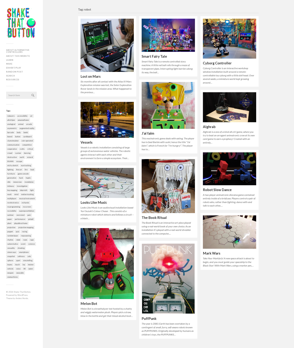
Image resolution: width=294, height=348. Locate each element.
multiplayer (11, 198)
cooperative (12, 149)
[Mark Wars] (229, 232)
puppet (10, 232)
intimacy (10, 186)
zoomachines (12, 277)
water (30, 269)
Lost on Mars (91, 76)
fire (26, 170)
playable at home (20, 223)
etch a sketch (12, 165)
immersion (17, 182)
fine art (19, 170)
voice (18, 269)
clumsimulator (13, 141)
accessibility (22, 116)
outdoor (10, 215)
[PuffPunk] (168, 278)
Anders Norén (22, 298)
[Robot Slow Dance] (229, 168)
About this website (18, 56)
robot (18, 240)
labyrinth (23, 190)
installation (29, 182)
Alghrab (209, 127)
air (31, 116)
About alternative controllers (17, 51)
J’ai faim (148, 133)
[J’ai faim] (168, 105)
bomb (26, 132)
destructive (12, 157)
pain (29, 215)
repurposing (26, 236)
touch (17, 265)
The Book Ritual (154, 218)
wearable (20, 273)
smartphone (24, 252)
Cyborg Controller (217, 63)
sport (18, 260)
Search (10, 75)
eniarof (30, 157)
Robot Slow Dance (217, 190)
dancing (27, 153)
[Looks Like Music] (107, 183)
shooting (21, 248)
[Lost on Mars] (107, 45)
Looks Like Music (94, 202)
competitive (27, 145)
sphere (10, 260)
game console (23, 174)
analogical (11, 124)
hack (21, 178)
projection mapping (25, 227)
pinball (30, 219)
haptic (28, 178)
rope (32, 240)
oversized (20, 215)
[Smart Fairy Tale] (168, 35)
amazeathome (23, 120)
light (32, 190)
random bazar (12, 236)
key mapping (12, 190)
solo (29, 256)
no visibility (11, 211)
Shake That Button (22, 292)
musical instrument (27, 198)
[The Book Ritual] (168, 186)
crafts (22, 149)
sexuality (11, 248)
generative (11, 178)
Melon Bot (89, 303)
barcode (10, 132)
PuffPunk (149, 318)
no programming (13, 207)
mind (16, 194)
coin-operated (27, 141)
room (25, 240)
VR (24, 269)
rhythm (10, 240)
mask (9, 194)
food (32, 170)
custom (18, 153)
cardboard (27, 137)
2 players (11, 116)
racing (24, 232)
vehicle (10, 269)
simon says (11, 252)
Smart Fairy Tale (154, 56)
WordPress (22, 295)
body (19, 132)
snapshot (11, 256)
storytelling (27, 260)
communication (13, 145)
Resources (12, 79)
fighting (10, 170)
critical (30, 149)
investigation (22, 186)
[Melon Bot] (107, 263)
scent (23, 244)
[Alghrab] (229, 107)
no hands (25, 203)
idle (8, 182)
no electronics (13, 203)
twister (31, 265)
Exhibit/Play (13, 68)
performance (20, 219)
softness (21, 256)
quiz (17, 232)
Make (9, 64)
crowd (9, 153)
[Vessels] (107, 120)
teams (9, 265)
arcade (29, 124)
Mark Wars (211, 253)
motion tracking (27, 194)
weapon (10, 273)
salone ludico (12, 244)
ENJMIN (10, 161)
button (17, 137)
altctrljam (11, 120)
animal (20, 124)
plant (9, 223)
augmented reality (27, 128)
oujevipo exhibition (26, 211)
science (31, 244)
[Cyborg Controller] (229, 39)
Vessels (86, 142)
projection (11, 227)
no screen (27, 207)
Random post (14, 72)
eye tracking (26, 165)
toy (24, 265)
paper (9, 219)
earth (22, 157)
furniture (11, 174)
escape (19, 161)
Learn (9, 60)
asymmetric (12, 128)
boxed (9, 137)
